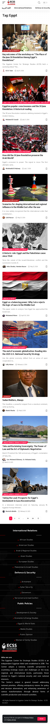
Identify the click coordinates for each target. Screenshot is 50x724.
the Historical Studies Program (17, 151)
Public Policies (25, 604)
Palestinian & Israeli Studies (15, 249)
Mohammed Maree (11, 315)
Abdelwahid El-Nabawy (13, 168)
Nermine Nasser (21, 266)
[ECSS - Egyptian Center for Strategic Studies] (11, 2)
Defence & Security (25, 573)
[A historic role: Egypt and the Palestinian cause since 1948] (25, 236)
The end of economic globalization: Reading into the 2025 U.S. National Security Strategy (24, 352)
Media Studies (9, 298)
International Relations (25, 531)
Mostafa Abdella (11, 511)
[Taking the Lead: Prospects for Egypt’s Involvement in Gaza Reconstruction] (25, 481)
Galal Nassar (10, 217)
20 (33, 518)
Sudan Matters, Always (12, 400)
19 (28, 518)
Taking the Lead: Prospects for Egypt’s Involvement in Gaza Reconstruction (20, 499)
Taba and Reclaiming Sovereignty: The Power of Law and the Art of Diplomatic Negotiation (24, 447)
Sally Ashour (9, 364)
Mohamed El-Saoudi (12, 120)
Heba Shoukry (11, 266)
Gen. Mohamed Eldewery (14, 459)
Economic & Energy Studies (14, 347)
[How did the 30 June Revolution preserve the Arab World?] (25, 138)
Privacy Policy (29, 717)
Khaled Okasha (10, 410)
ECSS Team (9, 71)
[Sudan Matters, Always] (25, 383)
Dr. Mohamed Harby (29, 459)
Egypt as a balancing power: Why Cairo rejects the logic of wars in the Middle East (23, 303)
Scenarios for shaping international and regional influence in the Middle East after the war (24, 205)
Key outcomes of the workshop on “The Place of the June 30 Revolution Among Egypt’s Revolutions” (24, 57)
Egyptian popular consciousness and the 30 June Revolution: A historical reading (24, 107)
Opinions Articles (11, 200)
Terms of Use (11, 720)
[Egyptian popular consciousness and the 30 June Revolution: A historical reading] (25, 89)
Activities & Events (11, 50)
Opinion (7, 396)
